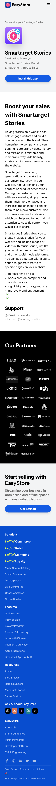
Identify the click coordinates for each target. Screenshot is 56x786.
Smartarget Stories (33, 22)
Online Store (12, 613)
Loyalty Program (14, 625)
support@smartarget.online (24, 319)
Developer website (19, 315)
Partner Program (14, 739)
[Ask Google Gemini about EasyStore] (21, 711)
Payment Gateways (16, 644)
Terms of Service (27, 769)
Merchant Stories (15, 690)
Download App (14, 657)
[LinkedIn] (20, 761)
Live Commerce (14, 586)
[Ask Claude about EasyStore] (14, 711)
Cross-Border (13, 599)
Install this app (28, 78)
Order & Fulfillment (15, 638)
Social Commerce (15, 574)
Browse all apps (13, 22)
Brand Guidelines (15, 733)
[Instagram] (14, 761)
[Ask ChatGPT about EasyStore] (8, 711)
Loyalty (15, 561)
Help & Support (14, 683)
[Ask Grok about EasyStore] (35, 711)
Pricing (9, 671)
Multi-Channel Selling (17, 568)
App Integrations (15, 650)
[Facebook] (7, 761)
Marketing (17, 554)
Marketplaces (13, 580)
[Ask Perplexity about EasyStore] (28, 711)
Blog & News (12, 677)
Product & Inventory (16, 632)
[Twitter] (27, 761)
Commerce (18, 541)
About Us (10, 727)
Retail (14, 548)
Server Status (13, 696)
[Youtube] (34, 761)
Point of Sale (12, 619)
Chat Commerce (14, 592)
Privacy (40, 769)
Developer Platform (16, 746)
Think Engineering (15, 752)
